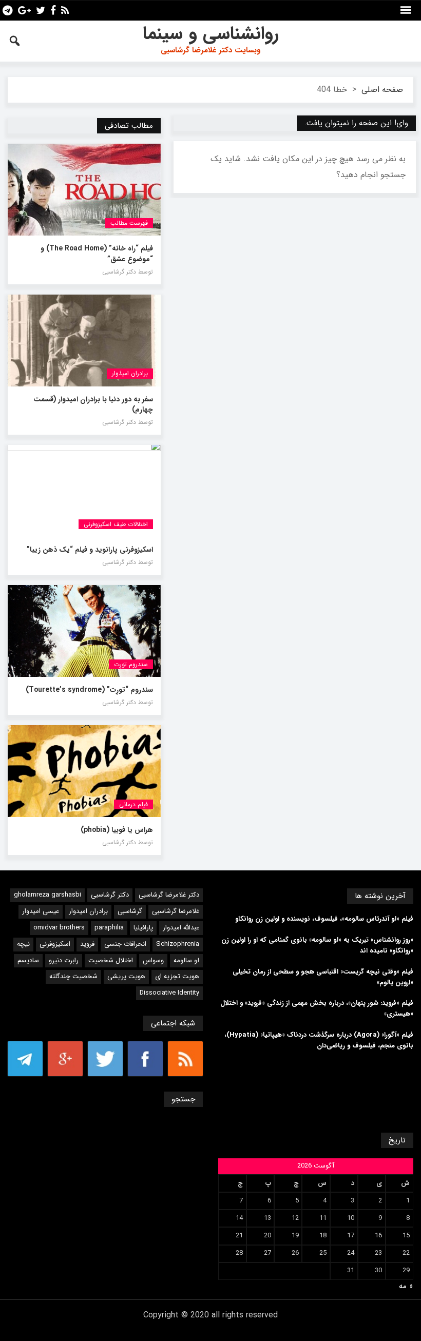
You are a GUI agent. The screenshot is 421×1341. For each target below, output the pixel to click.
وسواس (153, 960)
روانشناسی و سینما (211, 34)
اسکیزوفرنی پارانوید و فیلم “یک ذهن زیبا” (90, 550)
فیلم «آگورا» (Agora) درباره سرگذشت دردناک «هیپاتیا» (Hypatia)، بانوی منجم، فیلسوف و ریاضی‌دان (318, 1040)
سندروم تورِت (131, 664)
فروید (87, 944)
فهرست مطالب (129, 223)
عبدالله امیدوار (181, 927)
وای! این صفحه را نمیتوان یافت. (356, 123)
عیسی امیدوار (40, 911)
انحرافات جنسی (125, 944)
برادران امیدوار (88, 911)
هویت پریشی (126, 976)
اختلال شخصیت (110, 960)
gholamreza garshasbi (47, 894)
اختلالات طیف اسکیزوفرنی (116, 524)
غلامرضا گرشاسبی (175, 911)
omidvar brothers (59, 927)
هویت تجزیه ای (177, 976)
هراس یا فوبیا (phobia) (117, 830)
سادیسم (28, 960)
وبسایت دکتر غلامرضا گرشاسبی (210, 50)
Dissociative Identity (169, 992)
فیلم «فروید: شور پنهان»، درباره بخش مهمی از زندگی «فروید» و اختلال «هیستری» (316, 1008)
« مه (406, 1286)
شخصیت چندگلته (73, 976)
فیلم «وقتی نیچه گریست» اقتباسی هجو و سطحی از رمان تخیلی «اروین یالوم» (323, 977)
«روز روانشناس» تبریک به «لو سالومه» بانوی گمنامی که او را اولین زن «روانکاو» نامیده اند (317, 945)
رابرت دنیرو (64, 960)
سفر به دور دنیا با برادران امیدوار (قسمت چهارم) (93, 404)
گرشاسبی (130, 911)
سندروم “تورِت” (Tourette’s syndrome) (89, 690)
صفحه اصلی (382, 89)
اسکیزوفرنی (55, 944)
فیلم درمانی (133, 804)
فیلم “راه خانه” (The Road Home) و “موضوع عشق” (97, 253)
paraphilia (109, 927)
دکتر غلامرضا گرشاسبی (169, 894)
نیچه (23, 944)
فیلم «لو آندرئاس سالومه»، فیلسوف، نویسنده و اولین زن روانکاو (324, 919)
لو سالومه (186, 960)
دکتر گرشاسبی (110, 894)
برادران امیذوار (130, 373)
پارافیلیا (143, 927)
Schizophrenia (177, 944)
